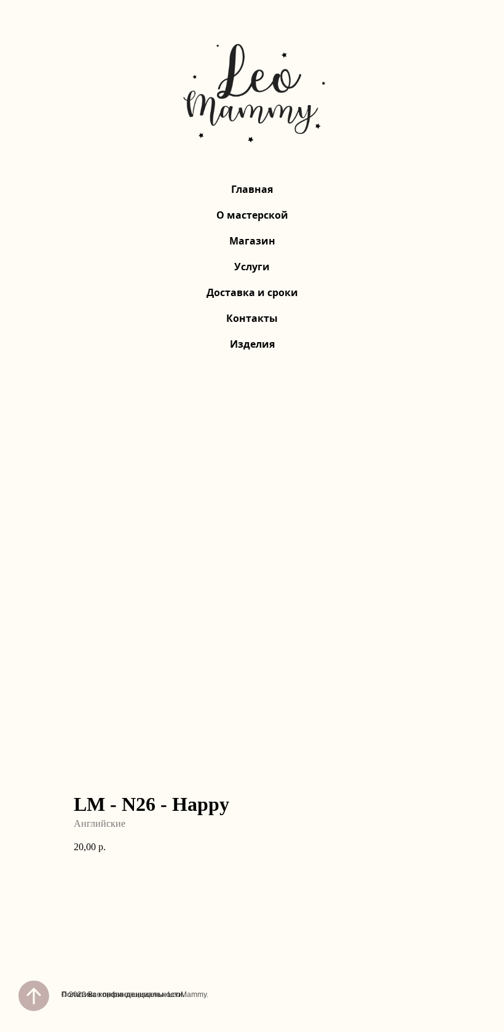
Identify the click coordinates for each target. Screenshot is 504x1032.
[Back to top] (33, 995)
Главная (252, 189)
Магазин (252, 241)
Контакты (252, 318)
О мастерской (252, 215)
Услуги (252, 266)
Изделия (252, 344)
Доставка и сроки (252, 292)
